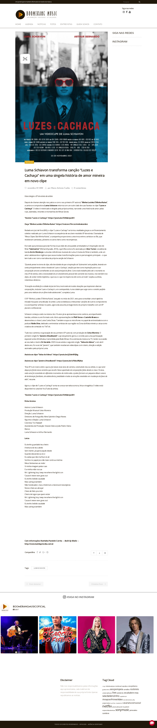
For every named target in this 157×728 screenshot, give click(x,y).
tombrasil (119, 686)
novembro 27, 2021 (35, 188)
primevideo (133, 710)
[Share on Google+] (43, 552)
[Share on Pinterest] (47, 552)
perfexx (113, 703)
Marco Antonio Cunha (60, 188)
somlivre (105, 713)
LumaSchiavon (39, 568)
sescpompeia (116, 689)
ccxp (103, 686)
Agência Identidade (95, 724)
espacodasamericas (108, 710)
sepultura (125, 686)
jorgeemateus (106, 703)
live (114, 692)
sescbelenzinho (110, 696)
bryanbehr (126, 707)
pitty (133, 700)
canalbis (126, 689)
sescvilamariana (127, 700)
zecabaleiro (129, 692)
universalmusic (107, 693)
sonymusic (122, 710)
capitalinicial (123, 696)
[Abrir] (19, 634)
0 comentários (80, 188)
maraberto (119, 703)
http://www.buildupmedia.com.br (39, 544)
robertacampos (110, 686)
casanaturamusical (132, 702)
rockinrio (134, 689)
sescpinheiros (132, 686)
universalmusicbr (117, 707)
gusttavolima (106, 689)
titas (136, 693)
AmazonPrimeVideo (112, 699)
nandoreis (119, 693)
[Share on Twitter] (40, 552)
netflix (107, 706)
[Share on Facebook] (37, 552)
